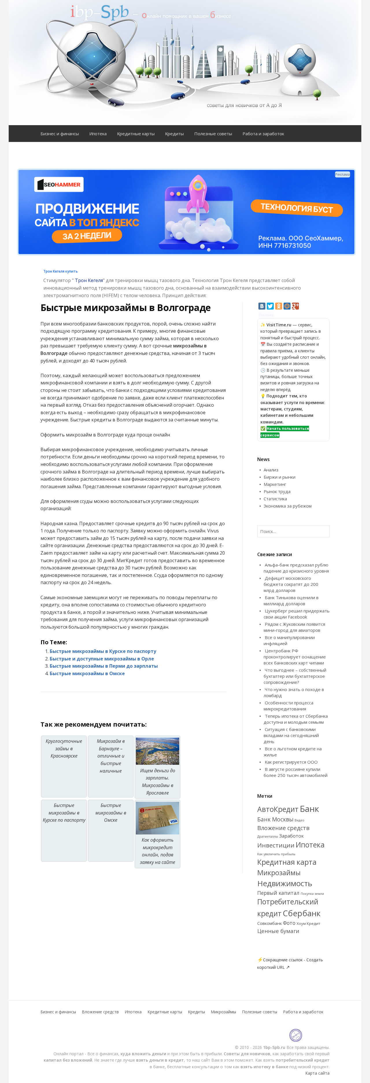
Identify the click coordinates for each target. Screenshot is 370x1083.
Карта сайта (317, 1073)
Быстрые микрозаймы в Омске (87, 673)
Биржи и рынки (279, 477)
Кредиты (174, 133)
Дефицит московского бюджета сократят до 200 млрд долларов (291, 584)
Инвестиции (276, 845)
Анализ (271, 470)
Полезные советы (213, 133)
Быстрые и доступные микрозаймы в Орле (102, 659)
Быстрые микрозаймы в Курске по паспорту (103, 651)
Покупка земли (312, 894)
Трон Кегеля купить (60, 271)
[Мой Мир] (287, 306)
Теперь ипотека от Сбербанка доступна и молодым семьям (296, 719)
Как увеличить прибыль (276, 854)
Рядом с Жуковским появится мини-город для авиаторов (294, 627)
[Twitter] (270, 306)
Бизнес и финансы (59, 133)
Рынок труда (277, 491)
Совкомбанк (269, 923)
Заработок (291, 836)
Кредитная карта (287, 862)
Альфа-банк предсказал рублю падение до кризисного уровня (296, 568)
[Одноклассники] (278, 306)
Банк (309, 808)
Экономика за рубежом (288, 506)
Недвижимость (284, 883)
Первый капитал (278, 892)
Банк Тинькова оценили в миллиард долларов (291, 600)
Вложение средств (283, 828)
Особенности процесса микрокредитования (288, 706)
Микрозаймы (279, 872)
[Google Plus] (295, 306)
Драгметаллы (267, 836)
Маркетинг (275, 484)
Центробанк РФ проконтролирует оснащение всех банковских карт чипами (295, 657)
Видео (299, 820)
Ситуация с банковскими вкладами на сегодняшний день (291, 735)
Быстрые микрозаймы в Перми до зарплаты (104, 666)
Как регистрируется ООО (291, 762)
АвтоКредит (278, 809)
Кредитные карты (136, 133)
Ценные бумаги (278, 930)
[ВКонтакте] (261, 306)
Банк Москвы (275, 819)
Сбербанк (302, 913)
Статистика (275, 498)
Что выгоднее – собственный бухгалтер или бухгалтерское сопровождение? (295, 676)
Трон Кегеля (89, 280)
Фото (289, 922)
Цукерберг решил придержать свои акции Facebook (297, 614)
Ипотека (98, 133)
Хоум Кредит (308, 923)
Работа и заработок (263, 133)
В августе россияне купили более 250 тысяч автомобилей (296, 772)
